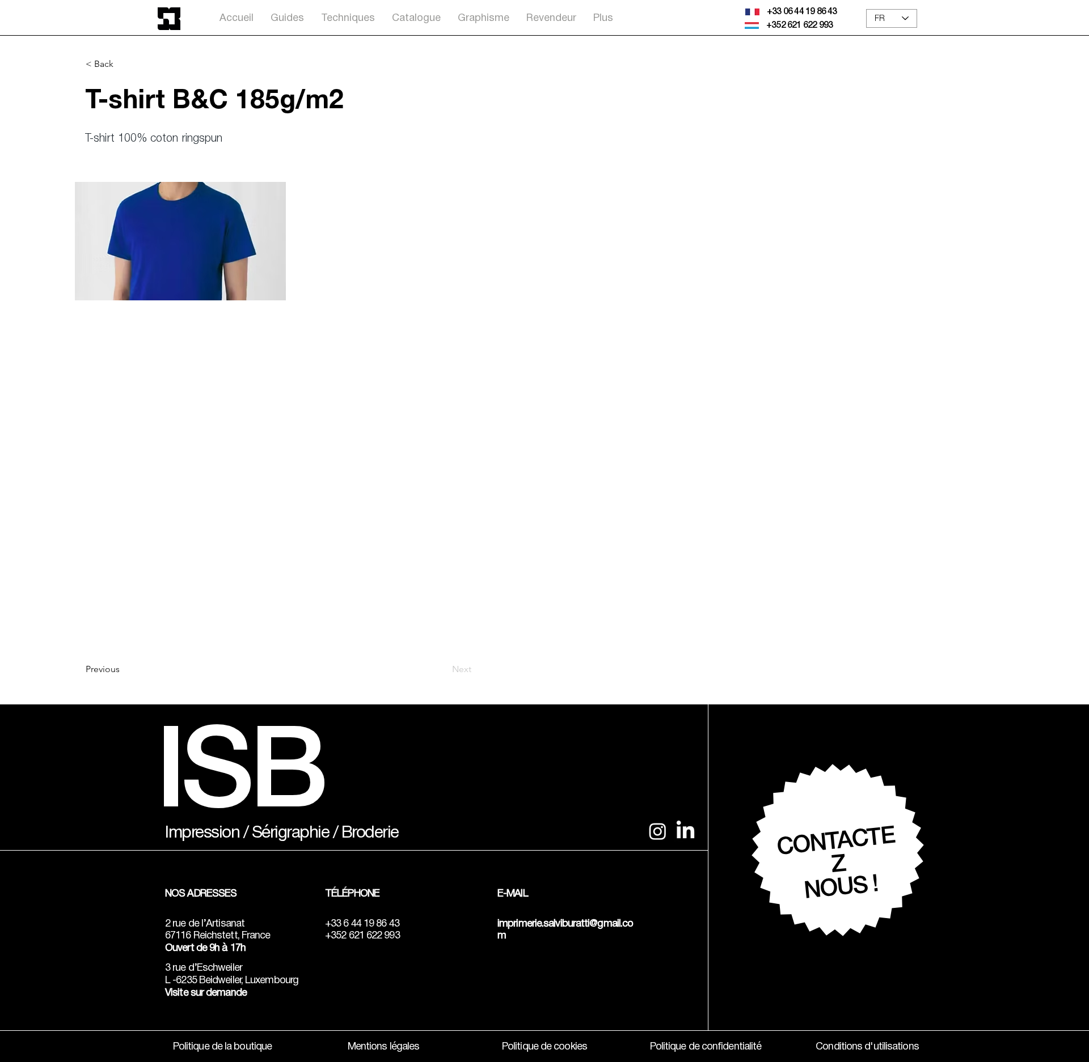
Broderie (370, 833)
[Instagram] (658, 831)
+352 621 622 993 (799, 25)
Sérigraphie (291, 833)
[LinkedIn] (685, 831)
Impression (202, 833)
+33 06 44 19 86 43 (802, 12)
